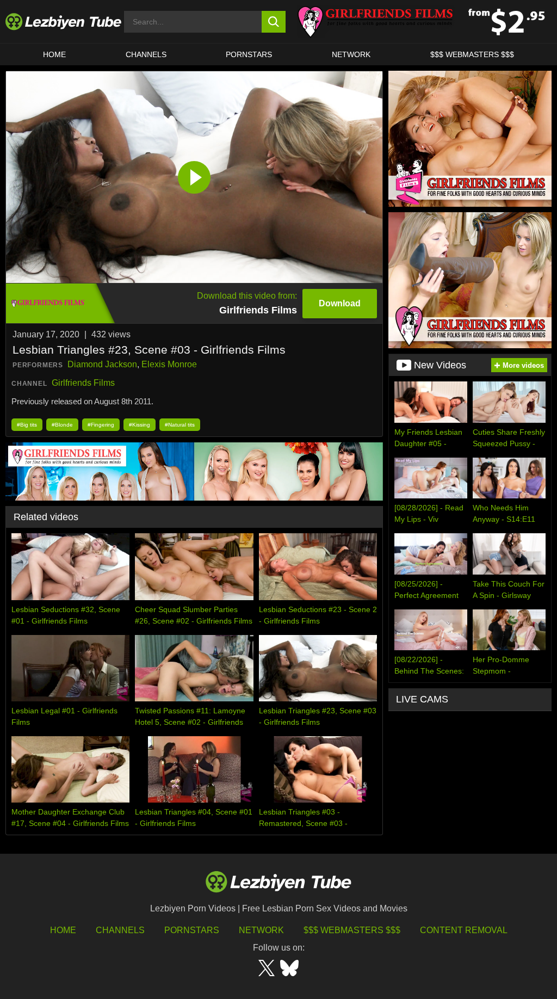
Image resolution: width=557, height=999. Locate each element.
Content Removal (464, 930)
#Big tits (27, 425)
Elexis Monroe (169, 364)
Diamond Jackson (102, 364)
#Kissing (139, 425)
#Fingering (101, 425)
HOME (54, 54)
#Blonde (62, 425)
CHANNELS (146, 54)
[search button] (274, 22)
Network (351, 54)
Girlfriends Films (83, 382)
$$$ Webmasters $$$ (352, 930)
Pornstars (249, 54)
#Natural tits (180, 425)
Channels (120, 930)
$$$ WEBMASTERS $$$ (472, 54)
